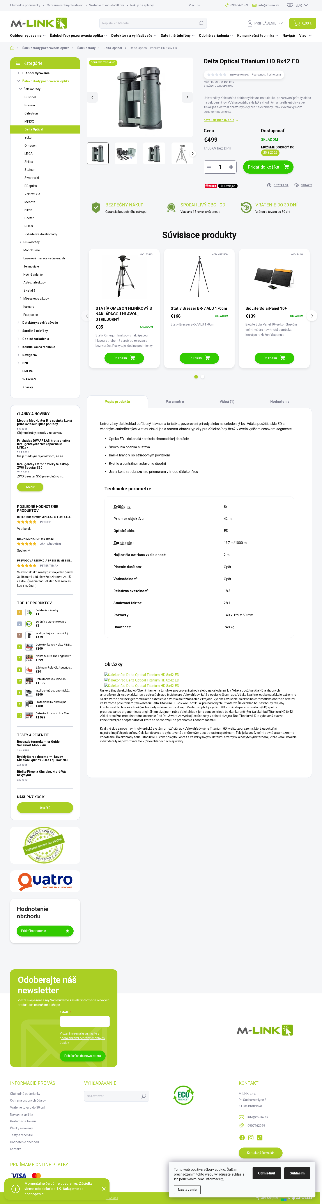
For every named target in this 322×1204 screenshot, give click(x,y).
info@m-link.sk (258, 1117)
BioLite (27, 371)
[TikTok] (259, 1137)
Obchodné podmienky (25, 5)
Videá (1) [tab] (227, 402)
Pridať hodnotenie (33, 931)
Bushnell (30, 97)
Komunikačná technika (38, 347)
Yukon (29, 137)
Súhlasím (297, 1173)
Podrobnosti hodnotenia (266, 74)
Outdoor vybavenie (36, 73)
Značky (27, 387)
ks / (45, 808)
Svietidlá (29, 290)
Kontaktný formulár (260, 1153)
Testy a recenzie (21, 1135)
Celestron (31, 113)
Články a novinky (21, 1128)
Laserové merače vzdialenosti (44, 258)
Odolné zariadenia (35, 339)
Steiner (30, 169)
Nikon (28, 210)
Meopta (30, 202)
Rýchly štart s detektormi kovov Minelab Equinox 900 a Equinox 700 (42, 758)
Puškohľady (31, 242)
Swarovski (32, 178)
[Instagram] (251, 1137)
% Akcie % (29, 379)
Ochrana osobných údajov (65, 5)
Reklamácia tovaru (23, 1121)
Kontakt (15, 1149)
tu (222, 1179)
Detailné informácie (219, 120)
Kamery (28, 306)
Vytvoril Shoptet (267, 1198)
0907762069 (256, 1125)
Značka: (218, 85)
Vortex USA (33, 194)
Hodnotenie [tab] (280, 402)
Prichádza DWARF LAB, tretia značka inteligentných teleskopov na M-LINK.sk (43, 444)
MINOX (29, 121)
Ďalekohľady (32, 89)
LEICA (29, 153)
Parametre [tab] (175, 402)
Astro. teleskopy (34, 282)
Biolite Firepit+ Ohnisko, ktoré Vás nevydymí (42, 773)
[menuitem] (28, 35)
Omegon (31, 145)
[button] (196, 376)
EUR (298, 5)
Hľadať (201, 23)
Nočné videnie (33, 274)
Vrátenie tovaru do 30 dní (106, 5)
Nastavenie (187, 1190)
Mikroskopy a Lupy (36, 298)
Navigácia (29, 355)
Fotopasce (30, 315)
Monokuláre (31, 250)
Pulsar (29, 226)
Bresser (30, 105)
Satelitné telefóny (35, 331)
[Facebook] (242, 1137)
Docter (29, 218)
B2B (25, 363)
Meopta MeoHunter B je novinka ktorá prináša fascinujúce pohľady (44, 422)
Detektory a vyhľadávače (40, 322)
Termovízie (31, 266)
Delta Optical (34, 129)
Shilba (29, 162)
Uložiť (212, 185)
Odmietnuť (266, 1173)
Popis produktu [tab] (117, 402)
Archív (30, 487)
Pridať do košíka (263, 167)
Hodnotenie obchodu (24, 1142)
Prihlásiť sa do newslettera (82, 1056)
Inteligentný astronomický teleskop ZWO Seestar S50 (43, 465)
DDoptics (31, 186)
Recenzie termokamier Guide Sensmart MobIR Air (38, 743)
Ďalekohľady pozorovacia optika (45, 81)
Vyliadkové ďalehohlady (41, 234)
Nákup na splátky (142, 5)
